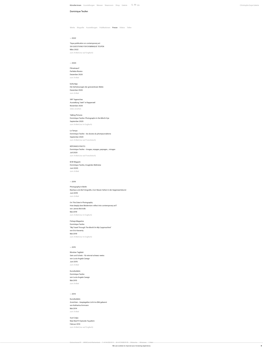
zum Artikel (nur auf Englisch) (81, 52)
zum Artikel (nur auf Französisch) (83, 139)
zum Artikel (74, 77)
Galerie (124, 4)
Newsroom (109, 4)
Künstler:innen (75, 4)
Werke (72, 27)
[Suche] (132, 5)
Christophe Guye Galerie (249, 5)
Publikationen (104, 27)
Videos (122, 27)
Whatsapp (143, 342)
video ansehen (75, 108)
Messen (100, 4)
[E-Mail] (135, 5)
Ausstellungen (89, 4)
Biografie (80, 27)
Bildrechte (133, 342)
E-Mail (151, 342)
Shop (117, 4)
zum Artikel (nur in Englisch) (81, 124)
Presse (114, 27)
